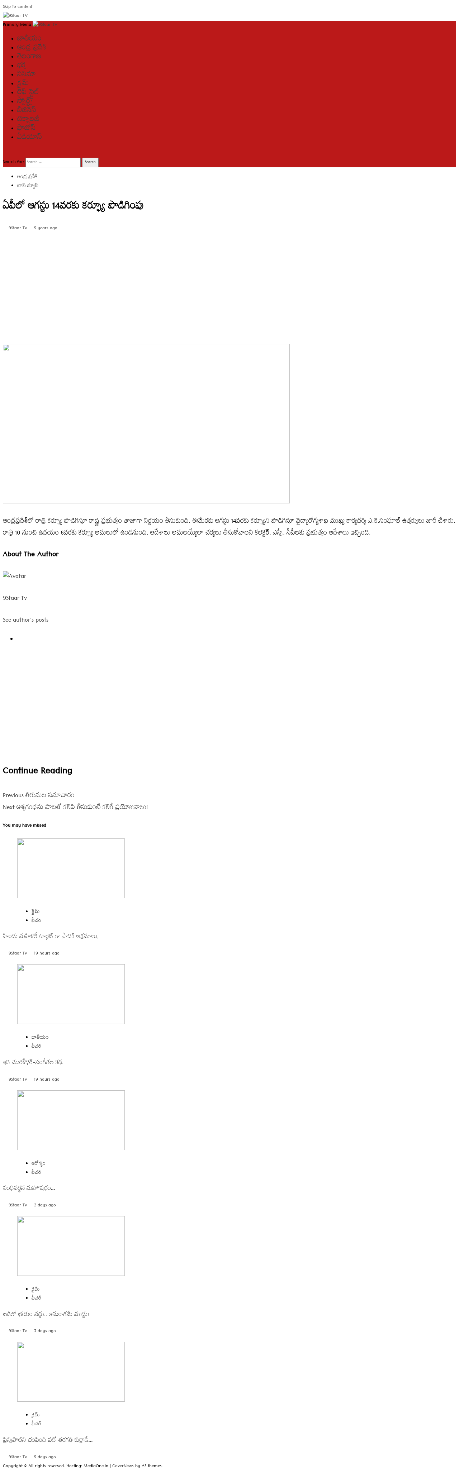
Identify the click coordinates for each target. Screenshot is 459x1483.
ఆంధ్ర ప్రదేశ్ (31, 48)
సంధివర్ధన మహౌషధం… (29, 1189)
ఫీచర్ (36, 921)
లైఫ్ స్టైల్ (28, 93)
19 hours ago (47, 953)
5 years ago (45, 228)
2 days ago (45, 1205)
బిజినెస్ (26, 111)
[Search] (5, 153)
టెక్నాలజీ (28, 120)
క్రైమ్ (23, 84)
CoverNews (123, 1466)
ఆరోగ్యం (39, 1164)
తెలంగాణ (29, 57)
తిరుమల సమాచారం (39, 796)
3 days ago (45, 1331)
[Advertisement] (218, 286)
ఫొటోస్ (26, 129)
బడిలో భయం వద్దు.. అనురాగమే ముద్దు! (46, 1315)
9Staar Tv (18, 228)
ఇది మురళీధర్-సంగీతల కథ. (33, 1063)
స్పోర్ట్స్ (25, 102)
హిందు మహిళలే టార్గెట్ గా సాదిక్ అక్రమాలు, (51, 937)
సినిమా (26, 75)
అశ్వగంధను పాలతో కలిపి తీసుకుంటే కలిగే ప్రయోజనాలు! (75, 808)
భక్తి (21, 66)
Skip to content (17, 7)
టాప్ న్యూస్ (27, 186)
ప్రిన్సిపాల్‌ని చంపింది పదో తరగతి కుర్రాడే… (48, 1441)
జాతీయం (29, 39)
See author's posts (25, 621)
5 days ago (45, 1457)
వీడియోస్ (29, 138)
